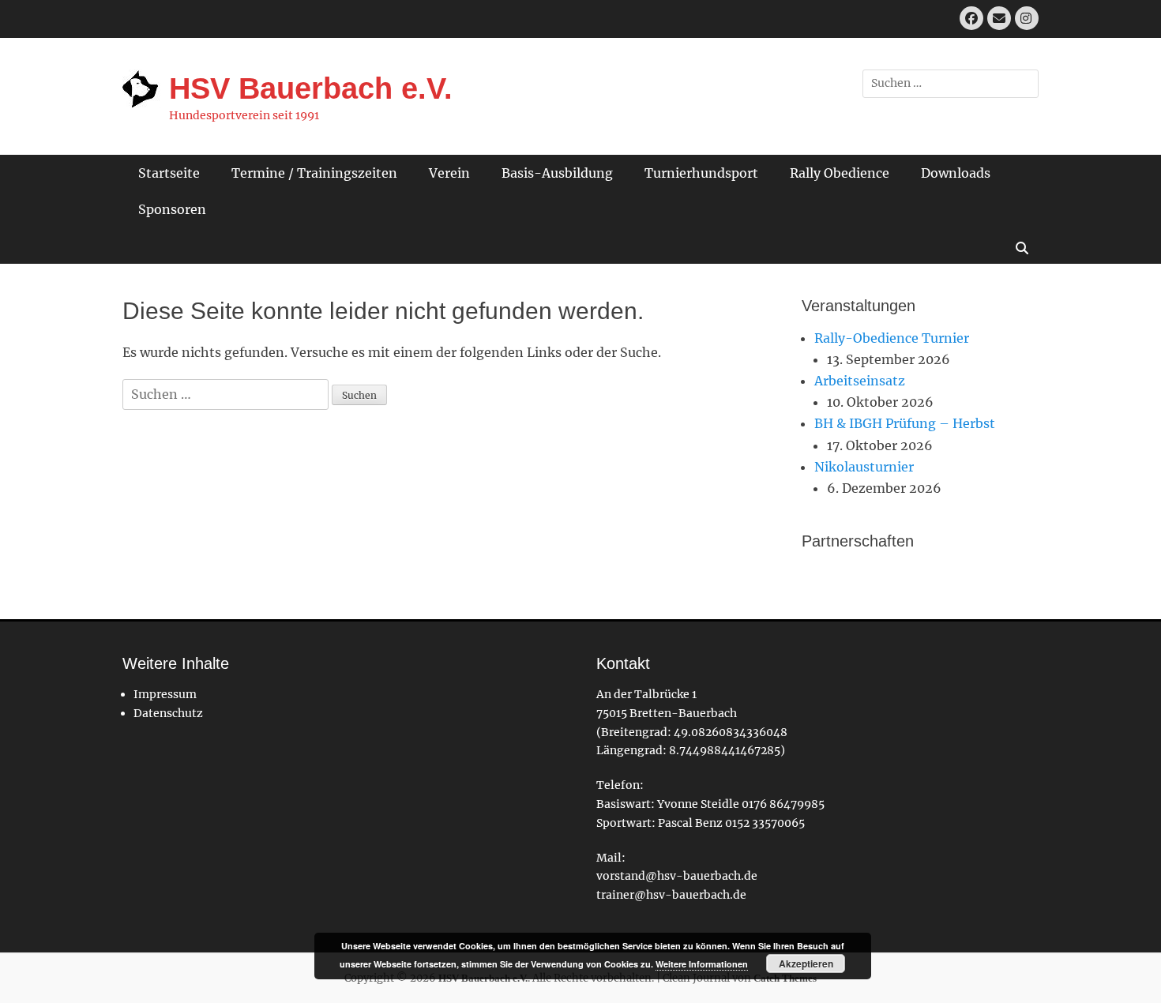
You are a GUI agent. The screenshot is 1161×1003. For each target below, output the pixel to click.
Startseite (169, 173)
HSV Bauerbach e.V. (311, 88)
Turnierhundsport (701, 173)
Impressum (165, 694)
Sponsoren (172, 209)
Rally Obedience (839, 173)
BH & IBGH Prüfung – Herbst (904, 423)
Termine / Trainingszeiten (314, 173)
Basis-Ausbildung (557, 173)
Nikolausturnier (864, 467)
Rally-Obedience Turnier (891, 338)
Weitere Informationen (702, 964)
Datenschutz (168, 713)
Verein (449, 173)
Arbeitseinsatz (859, 381)
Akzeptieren (806, 963)
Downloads (955, 173)
